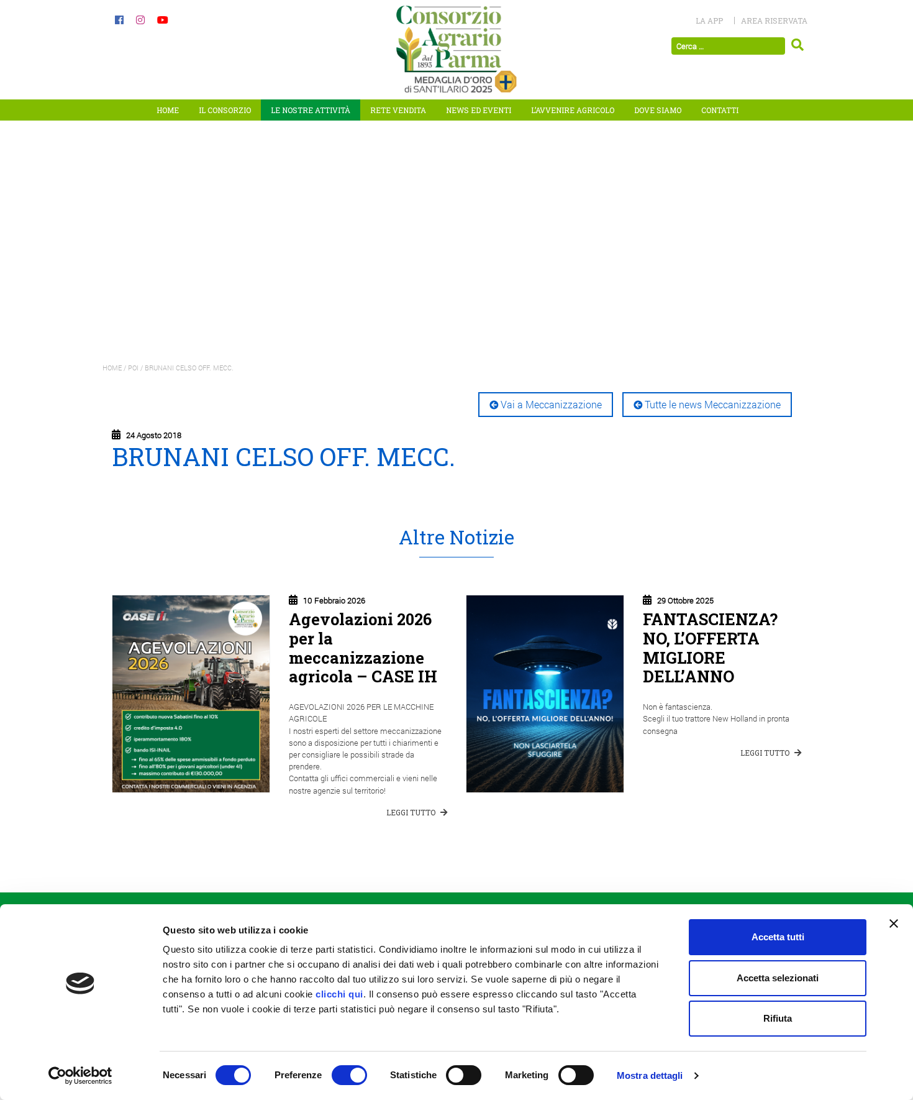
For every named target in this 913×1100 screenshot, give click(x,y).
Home (168, 110)
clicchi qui (339, 994)
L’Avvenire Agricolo (572, 110)
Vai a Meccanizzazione (551, 404)
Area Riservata (774, 20)
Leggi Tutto (411, 812)
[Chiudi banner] (893, 923)
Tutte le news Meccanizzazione (713, 404)
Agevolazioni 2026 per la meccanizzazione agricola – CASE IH (363, 647)
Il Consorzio (225, 110)
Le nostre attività (310, 110)
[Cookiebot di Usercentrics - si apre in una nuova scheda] (80, 1075)
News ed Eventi (478, 110)
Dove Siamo (657, 110)
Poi (133, 367)
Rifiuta (777, 1018)
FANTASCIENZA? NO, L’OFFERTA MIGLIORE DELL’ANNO (710, 647)
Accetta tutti (778, 937)
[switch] (349, 1075)
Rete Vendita (398, 110)
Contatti (719, 110)
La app (709, 20)
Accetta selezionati (778, 978)
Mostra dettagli (650, 1075)
